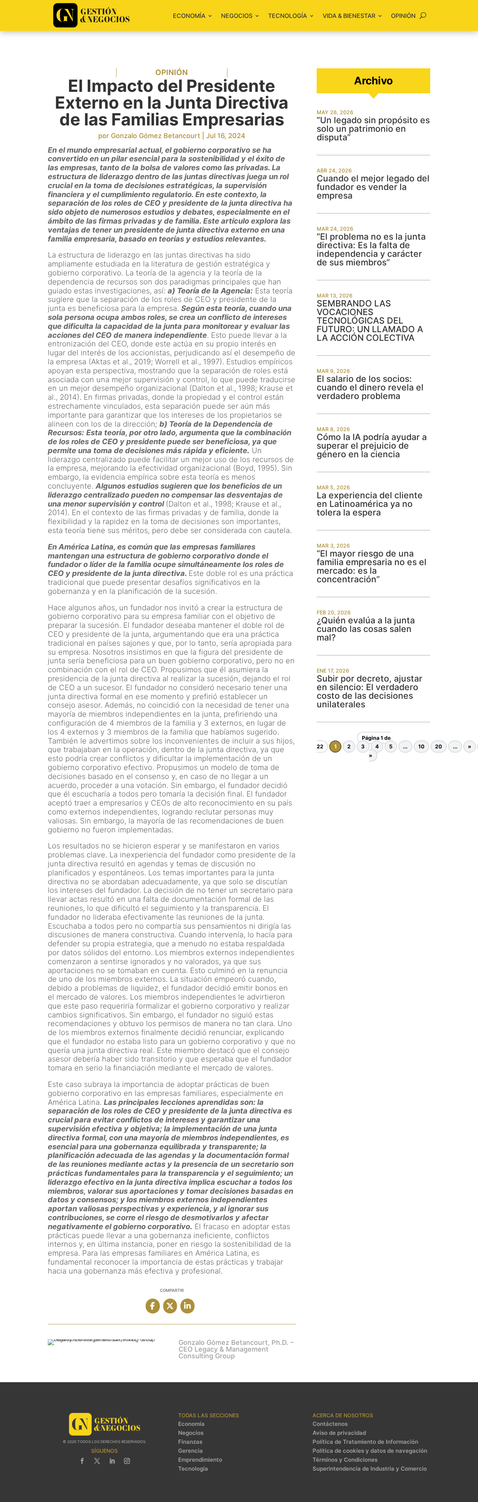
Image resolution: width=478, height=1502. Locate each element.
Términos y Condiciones (345, 1459)
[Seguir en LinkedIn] (112, 1461)
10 (421, 747)
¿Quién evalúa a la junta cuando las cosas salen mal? (366, 629)
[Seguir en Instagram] (127, 1461)
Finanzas (190, 1442)
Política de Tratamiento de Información (365, 1442)
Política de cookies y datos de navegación (370, 1450)
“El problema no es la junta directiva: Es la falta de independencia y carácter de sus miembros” (371, 249)
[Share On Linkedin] (187, 1306)
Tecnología (287, 15)
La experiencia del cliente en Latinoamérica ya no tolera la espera (370, 504)
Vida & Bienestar (349, 15)
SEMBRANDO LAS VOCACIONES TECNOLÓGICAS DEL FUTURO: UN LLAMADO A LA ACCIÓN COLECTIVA (370, 320)
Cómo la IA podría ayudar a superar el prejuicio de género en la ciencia (372, 445)
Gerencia (190, 1450)
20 (438, 747)
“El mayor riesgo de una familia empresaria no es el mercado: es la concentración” (371, 566)
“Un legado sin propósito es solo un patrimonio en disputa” (373, 129)
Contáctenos (330, 1424)
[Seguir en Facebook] (82, 1461)
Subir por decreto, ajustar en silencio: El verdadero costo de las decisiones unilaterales (369, 691)
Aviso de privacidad (339, 1433)
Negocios (236, 15)
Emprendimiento (200, 1459)
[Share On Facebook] (152, 1306)
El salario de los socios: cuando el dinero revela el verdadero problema (370, 387)
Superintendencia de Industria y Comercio (370, 1468)
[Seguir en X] (97, 1461)
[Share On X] (170, 1306)
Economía (189, 15)
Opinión (403, 15)
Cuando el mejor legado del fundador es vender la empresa (373, 187)
